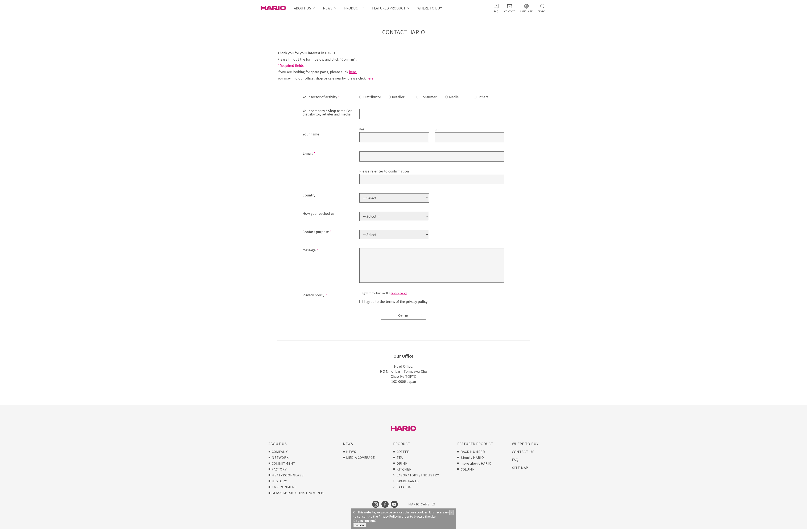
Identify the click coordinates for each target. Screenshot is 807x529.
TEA (400, 457)
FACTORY (279, 469)
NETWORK (280, 457)
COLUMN (468, 469)
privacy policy (398, 293)
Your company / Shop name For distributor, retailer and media (327, 112)
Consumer (428, 96)
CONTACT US (523, 451)
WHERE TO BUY (429, 8)
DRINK (402, 463)
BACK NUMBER (473, 451)
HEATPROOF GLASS (288, 475)
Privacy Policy (388, 516)
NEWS (327, 8)
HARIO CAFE (419, 504)
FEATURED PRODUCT (389, 8)
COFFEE (403, 451)
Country (310, 195)
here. (353, 71)
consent (360, 525)
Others (483, 96)
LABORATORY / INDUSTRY (418, 475)
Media (454, 96)
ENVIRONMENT (284, 486)
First (361, 129)
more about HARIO (476, 463)
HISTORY (279, 481)
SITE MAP (520, 467)
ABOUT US (302, 8)
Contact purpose (317, 231)
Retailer (398, 96)
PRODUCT (352, 8)
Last (437, 129)
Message (310, 250)
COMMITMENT (283, 463)
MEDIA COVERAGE (360, 457)
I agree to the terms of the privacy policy (395, 301)
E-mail (309, 153)
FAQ (515, 459)
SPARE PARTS (408, 481)
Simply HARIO (472, 457)
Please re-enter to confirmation (384, 171)
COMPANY (280, 451)
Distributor (372, 96)
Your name (312, 134)
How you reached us (318, 213)
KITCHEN (404, 469)
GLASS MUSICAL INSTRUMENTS (298, 492)
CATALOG (404, 486)
